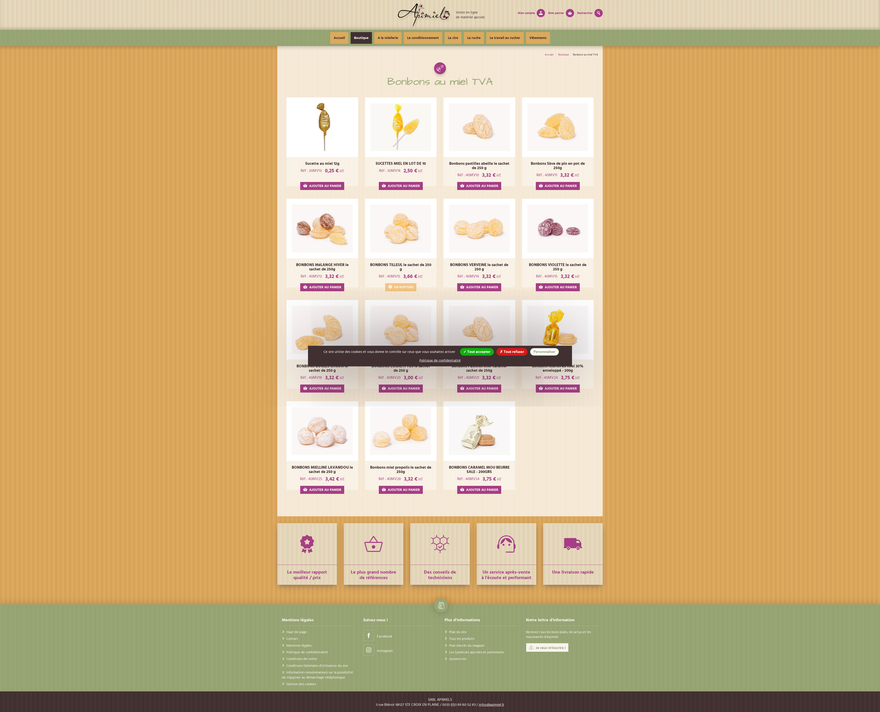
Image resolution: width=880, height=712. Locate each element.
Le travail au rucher (505, 38)
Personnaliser (545, 351)
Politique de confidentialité (307, 652)
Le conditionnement (423, 38)
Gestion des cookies (301, 684)
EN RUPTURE (403, 287)
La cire (453, 38)
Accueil (339, 38)
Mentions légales (299, 645)
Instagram (385, 651)
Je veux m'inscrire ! (551, 648)
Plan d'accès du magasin (466, 645)
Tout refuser (513, 351)
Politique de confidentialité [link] (440, 360)
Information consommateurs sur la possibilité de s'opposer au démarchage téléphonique (317, 675)
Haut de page (296, 632)
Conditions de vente (301, 659)
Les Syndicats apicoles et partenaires (476, 652)
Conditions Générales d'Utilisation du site (317, 666)
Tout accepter (478, 351)
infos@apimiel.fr (491, 705)
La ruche (474, 38)
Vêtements (538, 38)
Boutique (361, 38)
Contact (292, 639)
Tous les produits (461, 639)
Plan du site (458, 632)
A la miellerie (388, 38)
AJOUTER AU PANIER (325, 186)
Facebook (384, 636)
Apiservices (457, 659)
